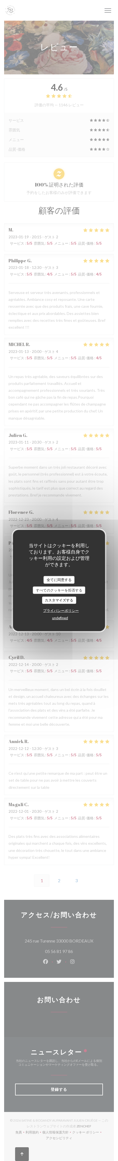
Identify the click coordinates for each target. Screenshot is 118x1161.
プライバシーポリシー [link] (61, 610)
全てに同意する (59, 579)
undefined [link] (60, 617)
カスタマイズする (59, 600)
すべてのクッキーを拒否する (59, 590)
